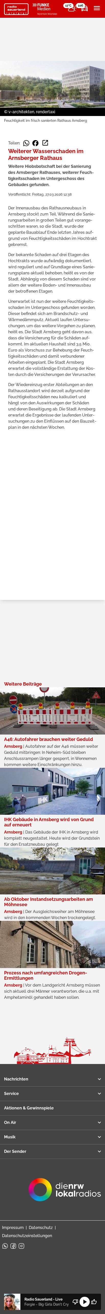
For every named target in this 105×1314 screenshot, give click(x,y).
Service (11, 1093)
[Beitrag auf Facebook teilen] (35, 143)
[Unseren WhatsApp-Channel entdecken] (5, 1246)
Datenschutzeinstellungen (27, 1235)
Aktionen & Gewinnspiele (29, 1108)
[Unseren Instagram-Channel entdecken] (21, 1246)
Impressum (13, 1227)
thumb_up (94, 1302)
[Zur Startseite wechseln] (16, 9)
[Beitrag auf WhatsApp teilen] (26, 143)
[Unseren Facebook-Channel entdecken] (13, 1246)
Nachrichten (16, 1079)
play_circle (84, 1302)
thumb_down (75, 1302)
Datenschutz (41, 1227)
